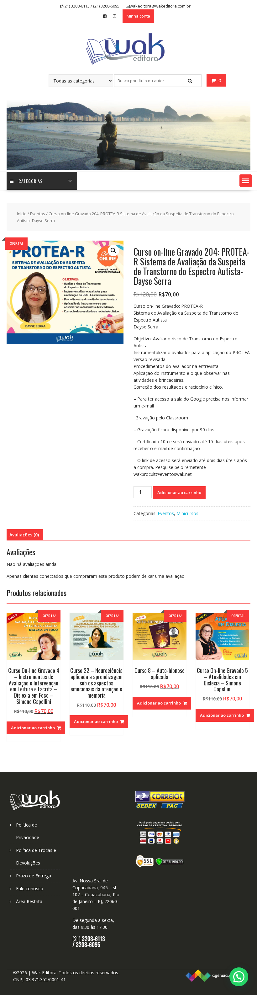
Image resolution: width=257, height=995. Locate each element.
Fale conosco (29, 888)
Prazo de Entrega (33, 876)
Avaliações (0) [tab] (24, 535)
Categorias (30, 181)
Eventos (37, 213)
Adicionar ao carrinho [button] (33, 728)
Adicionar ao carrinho (179, 492)
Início (22, 213)
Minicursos (187, 513)
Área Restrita (29, 901)
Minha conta (138, 16)
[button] (245, 180)
